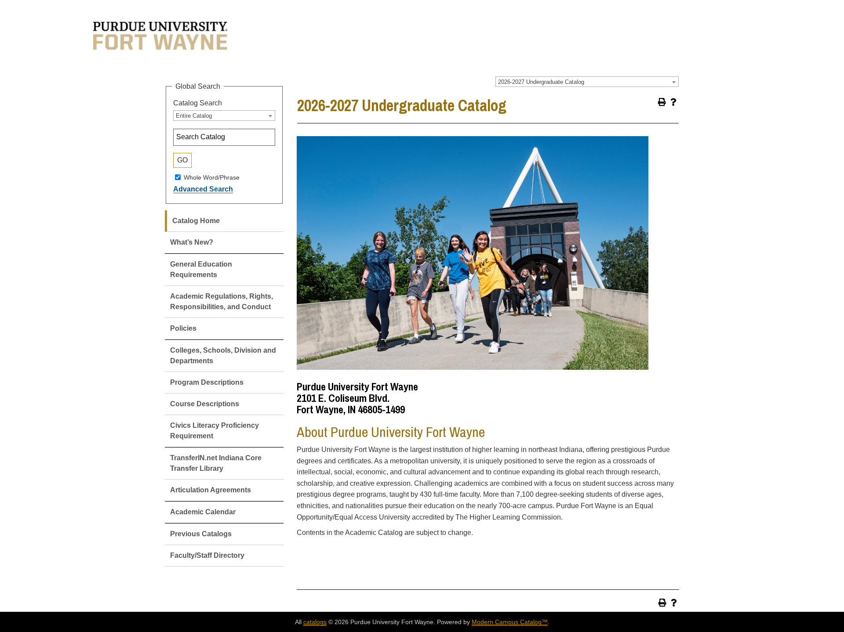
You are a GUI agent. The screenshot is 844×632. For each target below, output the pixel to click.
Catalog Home (196, 220)
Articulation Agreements (210, 490)
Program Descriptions (207, 382)
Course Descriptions (204, 404)
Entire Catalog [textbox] (194, 115)
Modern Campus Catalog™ (510, 621)
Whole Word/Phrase (212, 177)
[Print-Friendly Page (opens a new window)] (662, 102)
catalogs (315, 621)
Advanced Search (203, 189)
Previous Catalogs (201, 534)
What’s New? (191, 242)
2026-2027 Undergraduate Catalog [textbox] (541, 82)
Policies (183, 328)
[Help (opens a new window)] (673, 102)
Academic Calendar (203, 512)
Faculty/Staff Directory (207, 555)
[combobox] (587, 81)
